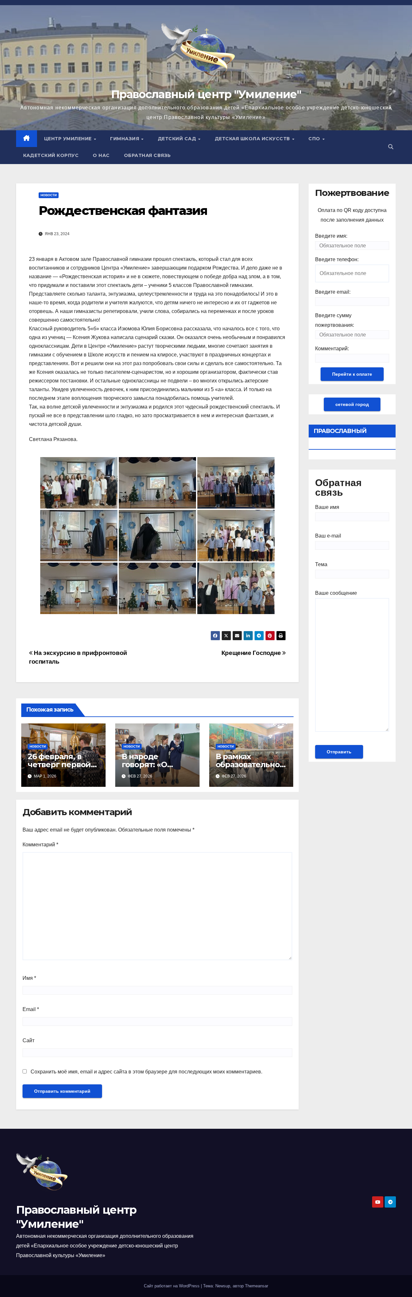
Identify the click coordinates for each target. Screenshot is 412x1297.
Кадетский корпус (51, 155)
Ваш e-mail (328, 535)
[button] (390, 147)
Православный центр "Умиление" (206, 94)
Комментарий (40, 844)
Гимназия (125, 139)
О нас (101, 155)
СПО (315, 139)
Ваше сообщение (336, 593)
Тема (321, 564)
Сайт (28, 1040)
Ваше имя (327, 507)
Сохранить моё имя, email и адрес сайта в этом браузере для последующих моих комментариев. (146, 1071)
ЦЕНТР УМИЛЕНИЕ (68, 139)
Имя (29, 978)
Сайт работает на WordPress (172, 1285)
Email (31, 1009)
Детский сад (178, 139)
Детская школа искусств (253, 139)
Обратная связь (147, 155)
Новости (49, 195)
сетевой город (352, 404)
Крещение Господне (251, 652)
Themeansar (256, 1285)
